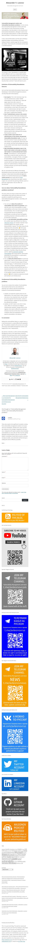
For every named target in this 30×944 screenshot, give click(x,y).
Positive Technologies (20, 855)
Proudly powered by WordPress (8, 922)
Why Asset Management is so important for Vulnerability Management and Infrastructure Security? (8, 399)
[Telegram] (20, 379)
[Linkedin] (10, 379)
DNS (9, 850)
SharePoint (5, 858)
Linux (6, 385)
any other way (21, 941)
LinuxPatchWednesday (8, 852)
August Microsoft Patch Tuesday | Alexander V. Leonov (14, 896)
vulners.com (21, 861)
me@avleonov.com (6, 941)
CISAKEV (19, 849)
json (22, 850)
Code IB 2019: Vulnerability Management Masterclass (21, 397)
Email (3, 477)
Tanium (11, 222)
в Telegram (17, 375)
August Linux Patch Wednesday (10, 912)
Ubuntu (19, 859)
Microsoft (18, 852)
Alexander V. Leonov (15, 3)
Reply (3, 443)
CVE (26, 849)
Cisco (23, 849)
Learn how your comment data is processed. (14, 493)
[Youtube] (18, 379)
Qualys (9, 857)
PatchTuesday (21, 854)
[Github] (16, 379)
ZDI (22, 863)
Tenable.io (20, 858)
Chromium (12, 849)
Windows (18, 385)
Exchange (14, 851)
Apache (3, 849)
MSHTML (25, 852)
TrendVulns (14, 859)
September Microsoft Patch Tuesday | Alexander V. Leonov (14, 904)
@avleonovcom (18, 365)
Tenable (15, 858)
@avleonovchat (15, 368)
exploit (19, 850)
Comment (4, 456)
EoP (11, 850)
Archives (4, 867)
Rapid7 (13, 857)
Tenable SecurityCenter (6, 859)
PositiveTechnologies (8, 855)
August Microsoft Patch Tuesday (10, 906)
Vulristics (5, 863)
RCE (16, 857)
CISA (16, 849)
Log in (3, 505)
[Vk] (12, 379)
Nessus (4, 854)
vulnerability (8, 861)
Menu (15, 9)
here (6, 364)
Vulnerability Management (18, 383)
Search (3, 498)
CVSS (3, 851)
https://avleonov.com (7, 939)
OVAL (16, 854)
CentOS (7, 849)
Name (4, 472)
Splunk (10, 858)
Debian (6, 850)
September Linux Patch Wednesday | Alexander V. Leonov (14, 911)
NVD (8, 854)
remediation (13, 385)
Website (4, 483)
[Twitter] (14, 379)
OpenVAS (12, 854)
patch (9, 385)
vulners (15, 861)
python (4, 857)
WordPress (19, 863)
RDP (18, 857)
